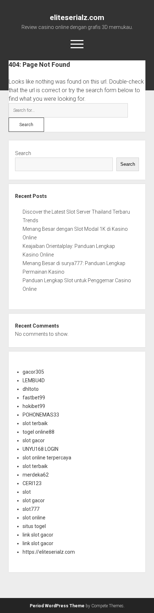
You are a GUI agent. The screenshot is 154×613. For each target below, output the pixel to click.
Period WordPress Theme (57, 605)
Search (23, 153)
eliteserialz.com (77, 17)
